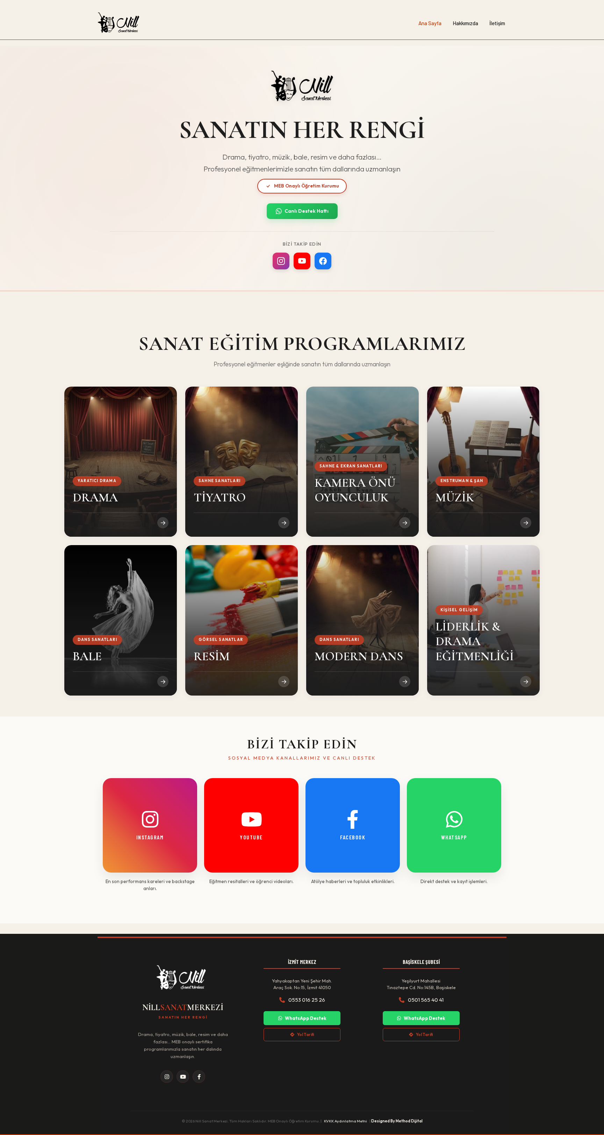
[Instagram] (281, 261)
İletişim (497, 23)
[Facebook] (323, 261)
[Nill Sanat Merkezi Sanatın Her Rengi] (118, 22)
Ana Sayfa (429, 23)
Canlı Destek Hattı (307, 211)
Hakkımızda (465, 23)
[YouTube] (302, 261)
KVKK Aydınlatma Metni (345, 1121)
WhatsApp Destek (305, 1018)
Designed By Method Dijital (397, 1121)
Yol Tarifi (305, 1034)
